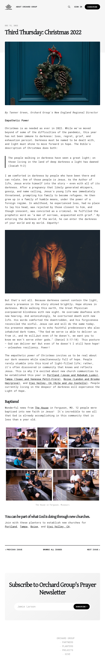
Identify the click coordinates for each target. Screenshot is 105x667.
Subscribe (92, 7)
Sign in (78, 7)
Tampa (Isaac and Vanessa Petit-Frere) (33, 379)
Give (67, 654)
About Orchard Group (26, 7)
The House (42, 407)
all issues (52, 550)
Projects (67, 650)
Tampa (23, 526)
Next (92, 550)
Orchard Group (66, 638)
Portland (11, 526)
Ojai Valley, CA (58, 526)
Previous (14, 550)
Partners (67, 642)
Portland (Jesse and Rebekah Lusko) (72, 375)
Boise (34, 526)
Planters (67, 646)
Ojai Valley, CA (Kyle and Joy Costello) (58, 383)
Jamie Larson (52, 606)
